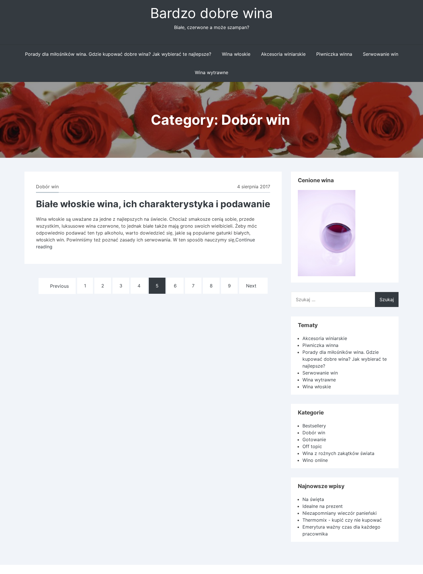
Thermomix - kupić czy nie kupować (342, 520)
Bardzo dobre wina (211, 13)
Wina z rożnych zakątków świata (338, 453)
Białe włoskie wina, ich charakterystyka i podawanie (153, 204)
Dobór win (47, 186)
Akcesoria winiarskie (283, 54)
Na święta (313, 499)
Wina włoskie (236, 54)
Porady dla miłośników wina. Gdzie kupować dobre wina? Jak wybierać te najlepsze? (118, 54)
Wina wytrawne (211, 72)
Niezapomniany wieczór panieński (339, 513)
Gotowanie (314, 439)
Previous (59, 286)
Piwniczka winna (334, 54)
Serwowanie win (380, 54)
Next (251, 286)
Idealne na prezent (322, 506)
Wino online (315, 460)
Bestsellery (314, 426)
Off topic (312, 446)
